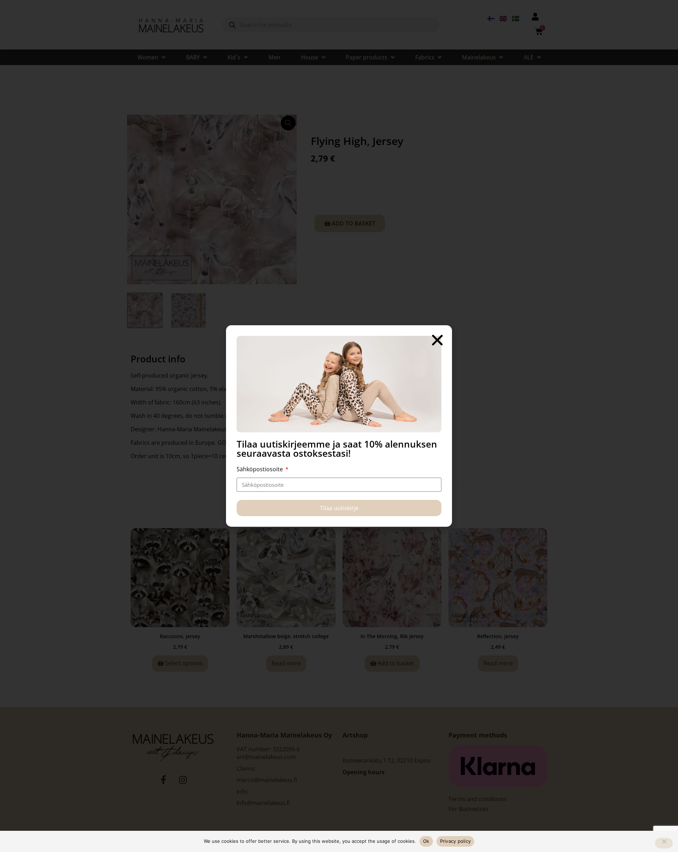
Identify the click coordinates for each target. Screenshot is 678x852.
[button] (437, 340)
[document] (339, 426)
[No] (664, 843)
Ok (426, 841)
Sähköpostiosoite (260, 469)
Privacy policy (455, 841)
